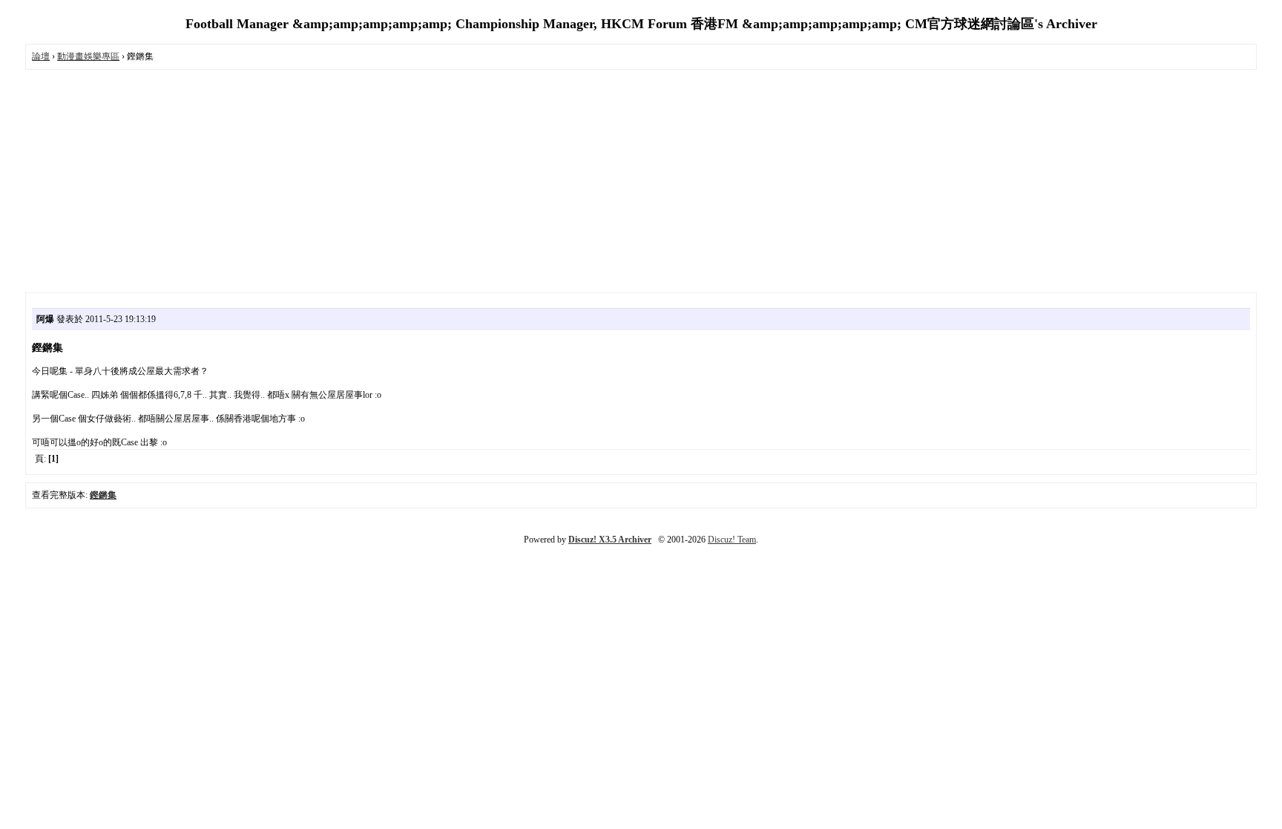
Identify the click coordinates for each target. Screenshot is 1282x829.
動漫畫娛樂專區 (88, 56)
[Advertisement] (641, 181)
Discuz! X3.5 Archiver (609, 539)
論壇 (41, 56)
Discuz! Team (732, 539)
